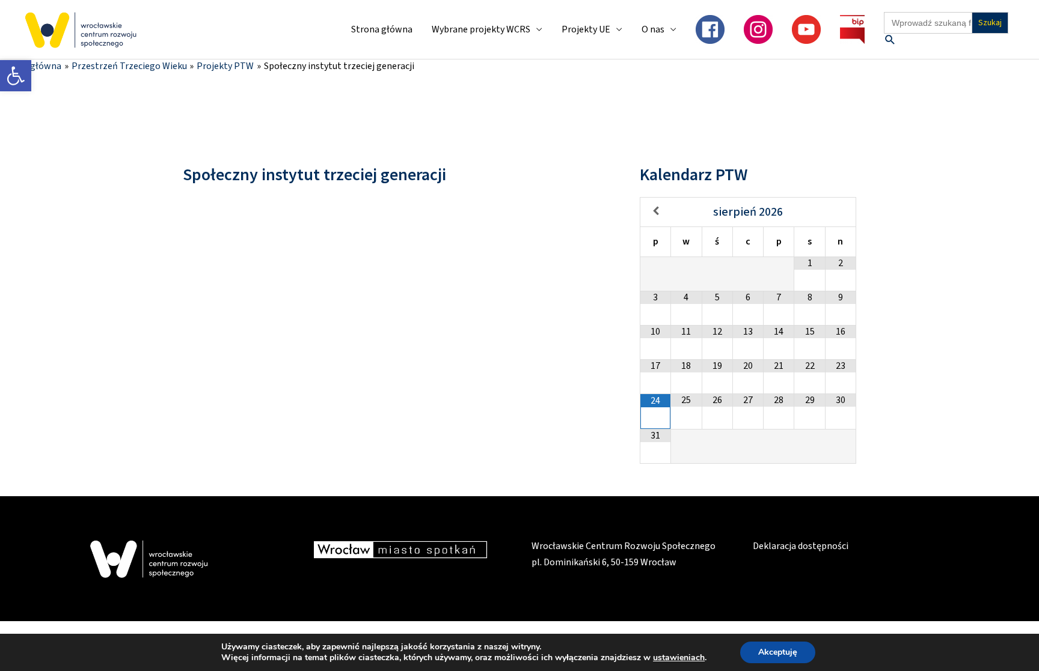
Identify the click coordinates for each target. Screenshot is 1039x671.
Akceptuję (777, 652)
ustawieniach (679, 657)
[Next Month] (841, 211)
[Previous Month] (655, 211)
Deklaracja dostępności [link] (800, 546)
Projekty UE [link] (586, 29)
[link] (15, 75)
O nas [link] (653, 29)
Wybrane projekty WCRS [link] (481, 29)
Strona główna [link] (381, 29)
